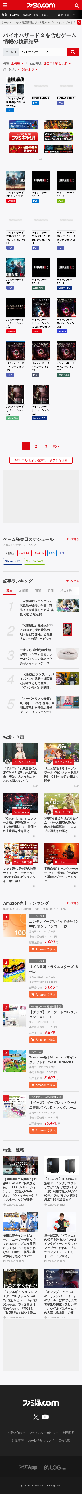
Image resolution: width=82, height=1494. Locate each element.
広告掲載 (64, 1440)
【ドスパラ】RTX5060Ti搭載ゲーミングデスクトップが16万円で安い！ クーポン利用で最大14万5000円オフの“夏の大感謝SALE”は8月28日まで (61, 1189)
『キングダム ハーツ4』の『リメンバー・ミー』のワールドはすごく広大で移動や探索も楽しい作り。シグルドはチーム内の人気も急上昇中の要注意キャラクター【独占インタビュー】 (60, 1302)
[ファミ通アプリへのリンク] (28, 1467)
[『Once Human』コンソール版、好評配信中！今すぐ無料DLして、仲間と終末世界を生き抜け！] (20, 803)
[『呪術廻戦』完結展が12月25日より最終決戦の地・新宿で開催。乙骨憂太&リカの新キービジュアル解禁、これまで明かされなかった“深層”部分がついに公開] (67, 629)
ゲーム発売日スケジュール (28, 539)
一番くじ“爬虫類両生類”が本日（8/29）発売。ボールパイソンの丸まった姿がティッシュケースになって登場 (36, 656)
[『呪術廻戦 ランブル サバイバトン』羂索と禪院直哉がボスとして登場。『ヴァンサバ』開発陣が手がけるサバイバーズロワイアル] (67, 678)
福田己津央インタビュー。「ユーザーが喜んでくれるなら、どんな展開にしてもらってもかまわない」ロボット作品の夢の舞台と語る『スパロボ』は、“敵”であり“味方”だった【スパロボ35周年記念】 (20, 1245)
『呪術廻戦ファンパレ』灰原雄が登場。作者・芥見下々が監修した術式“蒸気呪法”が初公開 (37, 607)
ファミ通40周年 (23, 862)
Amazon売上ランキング (26, 903)
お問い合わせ (16, 1432)
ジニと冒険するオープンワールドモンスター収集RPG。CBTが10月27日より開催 (61, 774)
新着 (5, 15)
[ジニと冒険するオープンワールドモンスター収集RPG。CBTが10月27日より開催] (61, 752)
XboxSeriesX (34, 561)
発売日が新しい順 (55, 63)
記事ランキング (18, 580)
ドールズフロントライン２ (25, 762)
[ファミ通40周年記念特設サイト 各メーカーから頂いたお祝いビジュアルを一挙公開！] (20, 853)
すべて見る (72, 539)
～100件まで (25, 69)
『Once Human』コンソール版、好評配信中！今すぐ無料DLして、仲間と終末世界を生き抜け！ (20, 824)
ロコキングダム (63, 762)
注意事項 (18, 1440)
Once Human (21, 812)
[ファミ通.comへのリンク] (41, 5)
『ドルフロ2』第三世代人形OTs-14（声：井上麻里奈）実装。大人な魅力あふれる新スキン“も (20, 774)
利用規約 (69, 1432)
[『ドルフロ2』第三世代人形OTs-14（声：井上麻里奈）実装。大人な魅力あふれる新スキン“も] (20, 752)
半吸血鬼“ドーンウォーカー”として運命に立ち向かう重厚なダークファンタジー (61, 874)
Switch (27, 15)
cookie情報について (41, 1440)
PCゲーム (48, 15)
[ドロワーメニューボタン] (5, 5)
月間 (51, 590)
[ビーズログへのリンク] (55, 1467)
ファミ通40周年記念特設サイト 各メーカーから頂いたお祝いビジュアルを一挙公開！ (19, 874)
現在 (9, 590)
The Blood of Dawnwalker (66, 862)
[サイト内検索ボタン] (77, 5)
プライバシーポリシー (44, 1432)
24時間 (23, 590)
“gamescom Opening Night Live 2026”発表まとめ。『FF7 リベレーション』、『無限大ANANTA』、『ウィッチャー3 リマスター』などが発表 (20, 1189)
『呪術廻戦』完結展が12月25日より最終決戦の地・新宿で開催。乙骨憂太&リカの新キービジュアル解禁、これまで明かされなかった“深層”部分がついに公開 (37, 632)
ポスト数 (66, 590)
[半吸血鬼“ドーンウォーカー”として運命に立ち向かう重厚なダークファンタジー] (61, 853)
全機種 (15, 63)
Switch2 (15, 15)
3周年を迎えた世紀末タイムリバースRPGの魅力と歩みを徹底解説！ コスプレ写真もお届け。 (61, 824)
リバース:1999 (63, 812)
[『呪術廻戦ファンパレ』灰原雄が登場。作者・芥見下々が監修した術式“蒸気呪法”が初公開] (67, 605)
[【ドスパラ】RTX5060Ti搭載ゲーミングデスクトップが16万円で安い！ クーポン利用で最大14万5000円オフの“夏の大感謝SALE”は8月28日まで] (61, 1165)
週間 (38, 590)
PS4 (63, 553)
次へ (56, 446)
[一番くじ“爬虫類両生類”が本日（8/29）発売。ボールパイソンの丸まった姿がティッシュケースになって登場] (67, 654)
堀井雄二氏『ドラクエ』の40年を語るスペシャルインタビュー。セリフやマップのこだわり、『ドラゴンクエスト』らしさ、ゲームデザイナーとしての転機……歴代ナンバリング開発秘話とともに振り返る (60, 1245)
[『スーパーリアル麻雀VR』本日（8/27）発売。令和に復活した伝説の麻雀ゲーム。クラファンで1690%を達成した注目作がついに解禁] (67, 702)
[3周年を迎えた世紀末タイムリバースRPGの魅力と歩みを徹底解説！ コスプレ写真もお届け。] (61, 803)
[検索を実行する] (73, 52)
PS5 (37, 15)
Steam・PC (13, 561)
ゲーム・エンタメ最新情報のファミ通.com (26, 22)
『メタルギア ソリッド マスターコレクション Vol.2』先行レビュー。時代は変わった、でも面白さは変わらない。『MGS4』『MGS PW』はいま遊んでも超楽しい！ (20, 1302)
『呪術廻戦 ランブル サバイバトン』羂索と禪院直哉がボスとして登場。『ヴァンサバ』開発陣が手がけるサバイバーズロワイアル (37, 681)
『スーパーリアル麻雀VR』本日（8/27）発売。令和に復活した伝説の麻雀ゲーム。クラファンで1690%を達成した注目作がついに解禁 (37, 705)
